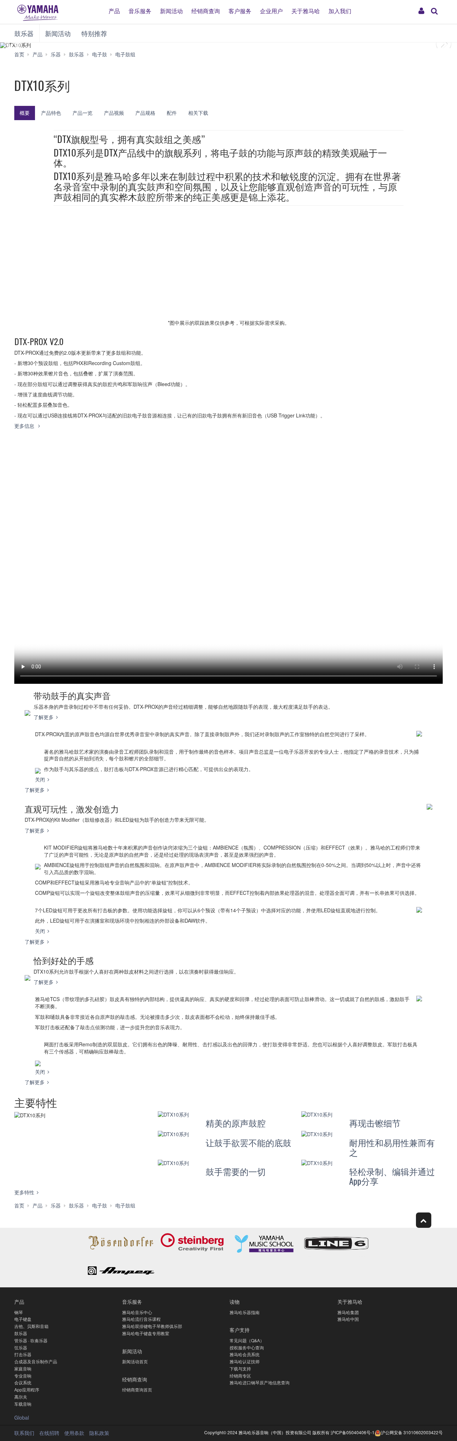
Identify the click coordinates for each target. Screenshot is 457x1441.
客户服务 (239, 11)
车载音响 (22, 1404)
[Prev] (28, 45)
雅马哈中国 (348, 1319)
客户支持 (240, 1329)
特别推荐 (94, 33)
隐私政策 (99, 1432)
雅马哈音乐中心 (137, 1312)
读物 (235, 1301)
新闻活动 (171, 11)
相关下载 (198, 112)
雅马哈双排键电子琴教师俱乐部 (152, 1326)
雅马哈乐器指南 (245, 1312)
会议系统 (22, 1382)
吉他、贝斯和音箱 (31, 1326)
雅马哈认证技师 (245, 1361)
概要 (25, 112)
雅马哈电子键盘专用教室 (145, 1333)
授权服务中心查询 (247, 1347)
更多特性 (24, 1192)
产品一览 (82, 112)
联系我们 (24, 1432)
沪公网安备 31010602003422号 (412, 1432)
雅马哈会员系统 (245, 1354)
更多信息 (25, 425)
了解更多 (44, 716)
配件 (172, 112)
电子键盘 (22, 1319)
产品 (114, 11)
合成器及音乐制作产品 (35, 1361)
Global (21, 1417)
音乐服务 (140, 11)
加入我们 (339, 11)
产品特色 (51, 112)
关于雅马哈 (305, 11)
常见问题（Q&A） (247, 1340)
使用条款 (74, 1432)
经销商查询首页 (137, 1389)
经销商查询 (205, 11)
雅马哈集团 (348, 1312)
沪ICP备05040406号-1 (353, 1432)
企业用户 (271, 11)
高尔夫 (20, 1397)
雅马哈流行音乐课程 (141, 1319)
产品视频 (114, 112)
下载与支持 (240, 1368)
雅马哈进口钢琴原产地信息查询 (260, 1382)
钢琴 (18, 1312)
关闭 (40, 779)
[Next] (428, 45)
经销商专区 (240, 1376)
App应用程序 (26, 1389)
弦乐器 (20, 1347)
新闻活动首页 (135, 1361)
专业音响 (22, 1376)
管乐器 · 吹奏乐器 (30, 1340)
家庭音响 (22, 1368)
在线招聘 (49, 1432)
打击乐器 (22, 1354)
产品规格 (145, 112)
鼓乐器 (24, 33)
